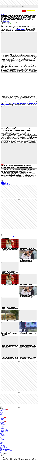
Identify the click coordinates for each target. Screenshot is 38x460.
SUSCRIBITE (31, 10)
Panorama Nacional (4, 431)
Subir (2, 455)
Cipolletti (19, 6)
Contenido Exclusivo (4, 436)
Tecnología (3, 425)
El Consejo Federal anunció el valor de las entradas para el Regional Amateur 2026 (27, 321)
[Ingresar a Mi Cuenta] (36, 11)
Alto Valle (2, 440)
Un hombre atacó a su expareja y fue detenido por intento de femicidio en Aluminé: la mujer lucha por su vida (27, 346)
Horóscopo (3, 424)
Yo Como (2, 426)
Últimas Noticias (4, 409)
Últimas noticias (3, 6)
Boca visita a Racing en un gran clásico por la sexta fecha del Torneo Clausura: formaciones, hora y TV (9, 272)
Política (1, 410)
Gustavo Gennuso (17, 29)
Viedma (22, 6)
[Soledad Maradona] (1, 20)
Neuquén (8, 6)
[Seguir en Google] (1, 27)
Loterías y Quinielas (3, 447)
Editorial (2, 428)
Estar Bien (3, 421)
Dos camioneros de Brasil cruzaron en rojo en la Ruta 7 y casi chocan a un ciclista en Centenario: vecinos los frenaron (27, 358)
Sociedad (2, 422)
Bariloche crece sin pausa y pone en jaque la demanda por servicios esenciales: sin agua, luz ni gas (17, 54)
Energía (1, 412)
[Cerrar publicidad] (1, 406)
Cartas (2, 432)
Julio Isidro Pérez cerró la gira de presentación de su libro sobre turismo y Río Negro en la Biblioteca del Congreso (9, 333)
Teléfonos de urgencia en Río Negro (6, 450)
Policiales (2, 433)
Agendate (2, 417)
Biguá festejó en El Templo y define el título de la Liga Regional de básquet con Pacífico (9, 249)
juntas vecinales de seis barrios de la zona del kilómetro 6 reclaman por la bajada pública (19, 104)
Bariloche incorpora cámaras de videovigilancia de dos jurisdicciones (27, 249)
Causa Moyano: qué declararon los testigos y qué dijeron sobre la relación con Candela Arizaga (27, 260)
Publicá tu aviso (3, 445)
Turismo (1, 414)
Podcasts (2, 434)
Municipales (3, 14)
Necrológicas (2, 446)
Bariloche (15, 6)
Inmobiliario (2, 435)
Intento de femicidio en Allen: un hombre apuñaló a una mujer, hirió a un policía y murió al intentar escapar (27, 333)
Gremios (2, 411)
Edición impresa (3, 437)
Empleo (1, 444)
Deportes (2, 418)
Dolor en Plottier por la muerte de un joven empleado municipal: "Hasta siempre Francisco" (9, 346)
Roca (12, 6)
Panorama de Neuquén (5, 429)
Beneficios (2, 452)
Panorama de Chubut (4, 430)
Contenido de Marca (4, 436)
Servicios (2, 415)
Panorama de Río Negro (5, 429)
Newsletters (3, 416)
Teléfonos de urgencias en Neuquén (6, 451)
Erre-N (2, 420)
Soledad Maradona (5, 21)
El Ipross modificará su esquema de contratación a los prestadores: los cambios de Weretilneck (16, 165)
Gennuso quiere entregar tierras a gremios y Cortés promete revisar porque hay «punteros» (17, 128)
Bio (1, 425)
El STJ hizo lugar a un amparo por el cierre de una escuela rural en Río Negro (9, 321)
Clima (2, 423)
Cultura (1, 419)
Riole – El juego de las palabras (5, 448)
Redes (1, 416)
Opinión (1, 427)
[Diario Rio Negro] (1, 456)
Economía (2, 413)
